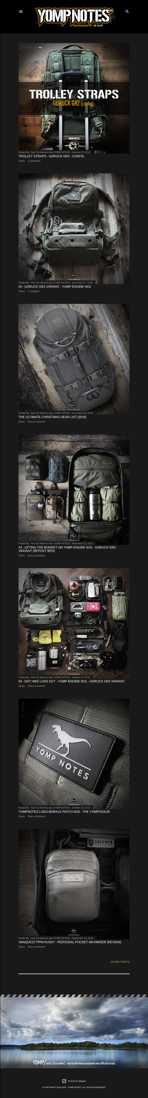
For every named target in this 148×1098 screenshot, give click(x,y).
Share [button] (21, 161)
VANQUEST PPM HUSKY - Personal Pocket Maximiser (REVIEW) (69, 942)
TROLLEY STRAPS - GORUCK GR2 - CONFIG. (51, 156)
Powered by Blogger (77, 1081)
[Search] (127, 10)
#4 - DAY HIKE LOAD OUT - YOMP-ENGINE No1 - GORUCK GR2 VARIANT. (71, 681)
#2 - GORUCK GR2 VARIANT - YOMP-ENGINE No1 (54, 286)
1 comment (33, 291)
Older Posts (120, 961)
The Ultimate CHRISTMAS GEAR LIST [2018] (52, 417)
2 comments (34, 161)
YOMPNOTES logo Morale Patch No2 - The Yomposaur (64, 811)
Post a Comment (36, 421)
